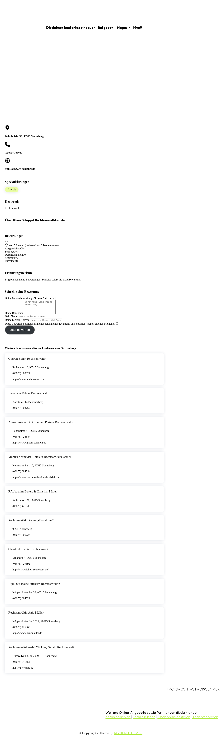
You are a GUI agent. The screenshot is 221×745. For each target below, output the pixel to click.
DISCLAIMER (210, 689)
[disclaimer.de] (18, 27)
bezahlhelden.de (118, 717)
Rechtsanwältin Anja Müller (26, 612)
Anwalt (12, 189)
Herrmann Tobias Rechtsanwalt (28, 393)
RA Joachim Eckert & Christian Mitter (32, 491)
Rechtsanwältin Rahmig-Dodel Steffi (31, 520)
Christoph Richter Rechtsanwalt (28, 549)
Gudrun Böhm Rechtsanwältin (27, 358)
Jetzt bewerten (20, 330)
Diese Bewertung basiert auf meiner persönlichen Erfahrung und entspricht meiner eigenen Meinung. (60, 323)
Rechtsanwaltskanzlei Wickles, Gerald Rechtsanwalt (41, 647)
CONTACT (189, 689)
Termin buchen (144, 717)
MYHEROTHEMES (128, 733)
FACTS (172, 689)
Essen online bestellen (173, 717)
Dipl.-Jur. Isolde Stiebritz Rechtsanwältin (34, 583)
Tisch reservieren (205, 717)
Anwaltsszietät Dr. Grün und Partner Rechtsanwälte (40, 422)
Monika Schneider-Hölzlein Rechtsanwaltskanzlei (39, 456)
